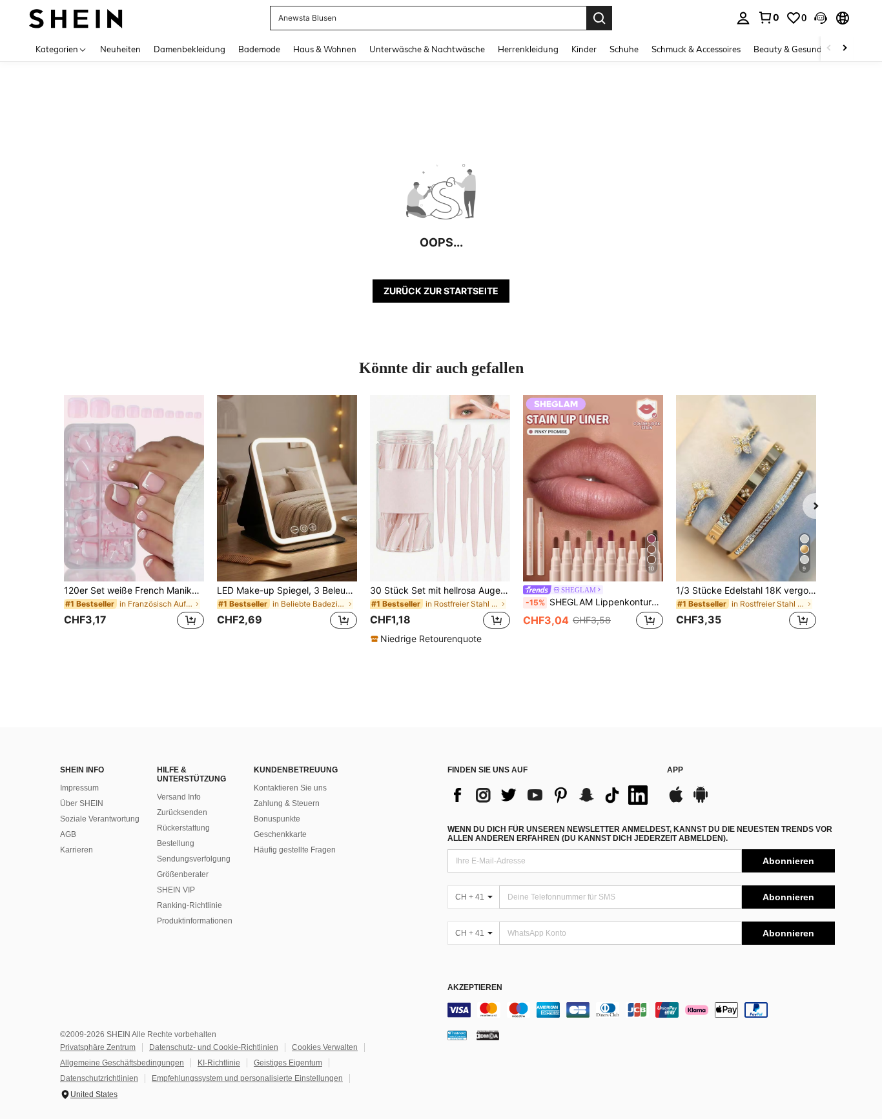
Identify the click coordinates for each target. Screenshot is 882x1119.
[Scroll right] (844, 48)
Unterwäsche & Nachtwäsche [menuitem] (427, 49)
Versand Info (179, 796)
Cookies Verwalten (325, 1047)
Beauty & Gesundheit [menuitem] (795, 49)
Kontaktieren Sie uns (290, 787)
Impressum (79, 787)
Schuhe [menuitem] (624, 49)
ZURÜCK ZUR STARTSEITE (441, 290)
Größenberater (183, 874)
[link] (768, 17)
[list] (550, 795)
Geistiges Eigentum (288, 1062)
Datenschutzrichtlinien (99, 1078)
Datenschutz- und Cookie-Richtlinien (213, 1047)
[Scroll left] (829, 48)
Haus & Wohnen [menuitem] (324, 49)
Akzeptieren (474, 987)
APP (675, 770)
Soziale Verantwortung (99, 818)
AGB (68, 834)
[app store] (676, 800)
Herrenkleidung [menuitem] (528, 49)
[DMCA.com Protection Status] (488, 1035)
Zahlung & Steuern (287, 803)
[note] (428, 638)
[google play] (701, 800)
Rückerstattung (183, 827)
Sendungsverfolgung (194, 858)
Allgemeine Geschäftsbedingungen (122, 1062)
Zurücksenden (182, 812)
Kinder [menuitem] (584, 49)
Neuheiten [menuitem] (120, 49)
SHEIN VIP (176, 889)
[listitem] (134, 520)
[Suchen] (599, 18)
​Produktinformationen (194, 920)
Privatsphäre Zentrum (98, 1047)
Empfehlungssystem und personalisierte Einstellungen (247, 1078)
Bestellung (175, 843)
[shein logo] (76, 18)
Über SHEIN (81, 803)
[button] (820, 18)
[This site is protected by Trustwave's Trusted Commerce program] (457, 1035)
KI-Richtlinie (219, 1062)
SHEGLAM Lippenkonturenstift (594, 602)
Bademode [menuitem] (259, 49)
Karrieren (76, 849)
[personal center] (743, 18)
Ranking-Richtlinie (189, 905)
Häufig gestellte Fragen (295, 849)
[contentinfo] (641, 1010)
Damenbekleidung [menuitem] (189, 49)
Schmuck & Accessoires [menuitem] (696, 49)
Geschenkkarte (280, 834)
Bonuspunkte (277, 818)
